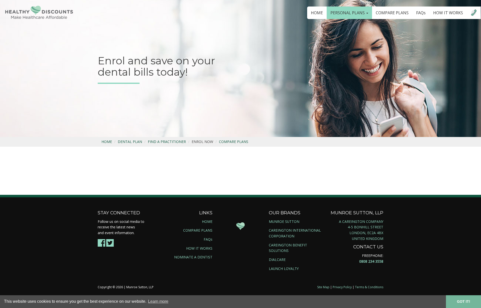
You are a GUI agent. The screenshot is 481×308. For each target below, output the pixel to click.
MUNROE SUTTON (284, 221)
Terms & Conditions (369, 287)
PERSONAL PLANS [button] (348, 13)
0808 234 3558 (371, 261)
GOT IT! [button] (463, 301)
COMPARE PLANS (392, 13)
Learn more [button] (158, 301)
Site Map (323, 287)
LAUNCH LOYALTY (284, 268)
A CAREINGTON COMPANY (361, 221)
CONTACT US (368, 247)
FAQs (421, 13)
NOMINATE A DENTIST (193, 257)
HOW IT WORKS (448, 13)
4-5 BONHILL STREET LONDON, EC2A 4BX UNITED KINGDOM (365, 233)
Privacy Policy (342, 287)
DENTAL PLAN (130, 141)
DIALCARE (277, 259)
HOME (317, 13)
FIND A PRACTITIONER (167, 141)
